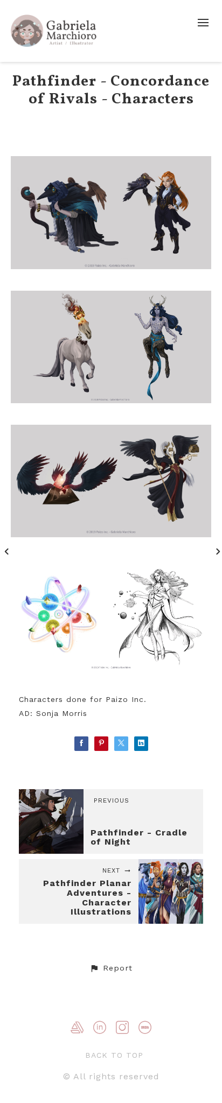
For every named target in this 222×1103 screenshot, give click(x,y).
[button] (111, 968)
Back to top (114, 1055)
